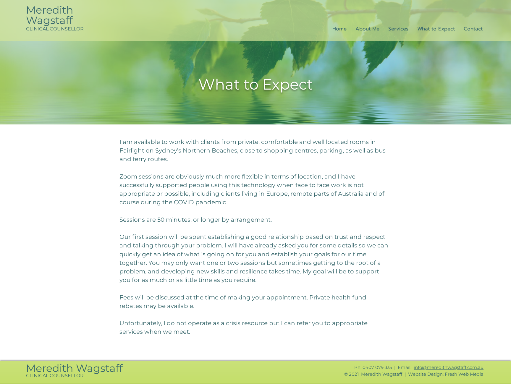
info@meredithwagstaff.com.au (448, 367)
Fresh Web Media (464, 374)
